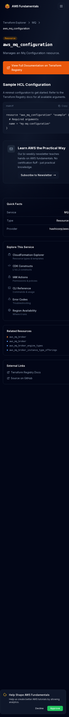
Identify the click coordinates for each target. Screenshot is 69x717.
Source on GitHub (21, 378)
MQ (34, 22)
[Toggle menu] (61, 6)
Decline (39, 708)
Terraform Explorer (14, 22)
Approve (55, 708)
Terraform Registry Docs (26, 372)
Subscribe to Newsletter (36, 175)
